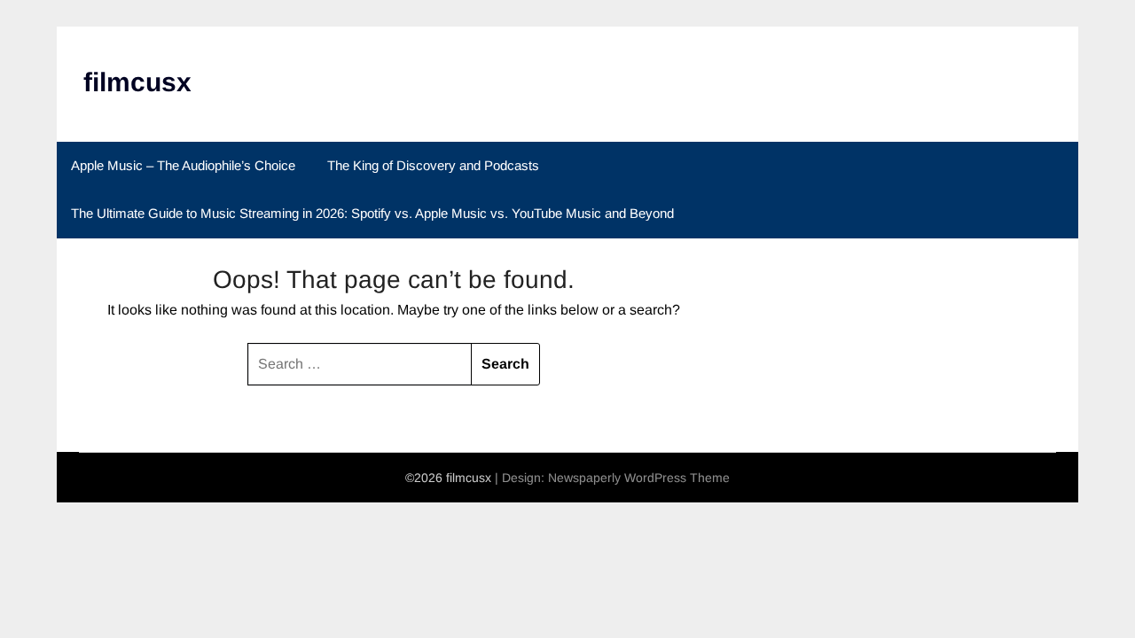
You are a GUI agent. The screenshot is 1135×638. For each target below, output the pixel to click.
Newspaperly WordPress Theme (639, 478)
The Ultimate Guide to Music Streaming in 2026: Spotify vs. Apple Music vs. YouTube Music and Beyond (372, 213)
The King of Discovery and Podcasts (433, 165)
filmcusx (137, 82)
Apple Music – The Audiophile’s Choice (183, 165)
